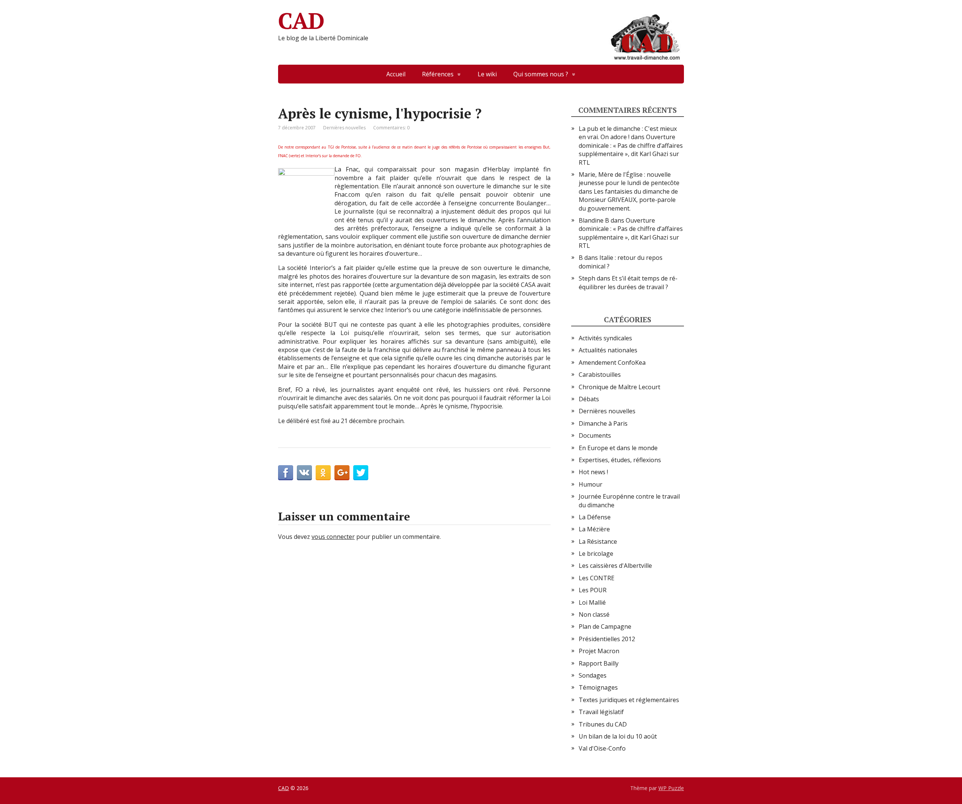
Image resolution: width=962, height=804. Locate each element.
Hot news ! (593, 472)
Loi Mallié (592, 602)
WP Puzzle (671, 788)
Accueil (395, 74)
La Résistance (598, 541)
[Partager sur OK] (323, 472)
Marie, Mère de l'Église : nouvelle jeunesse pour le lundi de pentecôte (629, 178)
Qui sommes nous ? (540, 74)
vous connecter (333, 536)
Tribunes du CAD (603, 724)
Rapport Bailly (599, 663)
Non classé (594, 614)
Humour (590, 484)
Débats (589, 399)
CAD (301, 20)
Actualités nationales (608, 350)
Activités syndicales (605, 338)
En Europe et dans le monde (618, 448)
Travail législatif (601, 712)
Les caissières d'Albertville (615, 565)
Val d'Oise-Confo (602, 748)
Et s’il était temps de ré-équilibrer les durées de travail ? (628, 282)
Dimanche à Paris (603, 423)
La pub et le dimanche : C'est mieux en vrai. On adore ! (628, 132)
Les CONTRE (596, 578)
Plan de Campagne (605, 626)
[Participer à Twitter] (360, 472)
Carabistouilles (600, 374)
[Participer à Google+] (341, 472)
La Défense (595, 517)
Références (438, 74)
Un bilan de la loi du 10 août (618, 736)
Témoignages (598, 687)
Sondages (593, 675)
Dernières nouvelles (344, 127)
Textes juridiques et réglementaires (629, 700)
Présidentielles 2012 (607, 639)
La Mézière (594, 529)
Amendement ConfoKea (612, 362)
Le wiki (487, 74)
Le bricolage (596, 553)
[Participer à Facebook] (285, 472)
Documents (595, 435)
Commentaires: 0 (391, 127)
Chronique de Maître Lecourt (619, 387)
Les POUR (593, 590)
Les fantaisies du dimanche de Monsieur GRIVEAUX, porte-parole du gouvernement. (628, 199)
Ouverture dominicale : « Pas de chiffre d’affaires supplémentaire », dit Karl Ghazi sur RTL (631, 149)
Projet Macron (599, 651)
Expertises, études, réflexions (620, 460)
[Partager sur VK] (304, 472)
